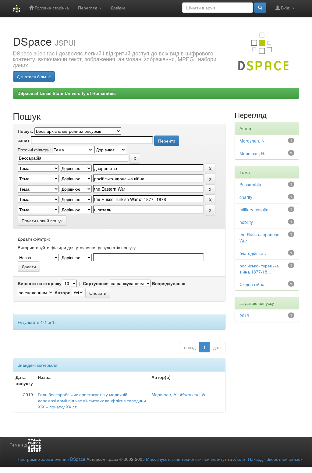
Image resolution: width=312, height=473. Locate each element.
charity (245, 197)
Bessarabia (250, 185)
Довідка (118, 8)
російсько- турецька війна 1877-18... (259, 269)
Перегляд (88, 8)
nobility (246, 222)
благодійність (252, 253)
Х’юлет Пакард (248, 459)
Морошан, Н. (164, 394)
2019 (244, 315)
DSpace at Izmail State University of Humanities (66, 93)
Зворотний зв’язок (284, 459)
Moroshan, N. (193, 394)
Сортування (95, 283)
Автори (63, 292)
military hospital (254, 209)
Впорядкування (168, 283)
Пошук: (25, 131)
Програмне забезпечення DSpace (51, 459)
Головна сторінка (51, 8)
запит (24, 140)
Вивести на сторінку (40, 283)
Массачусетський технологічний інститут (186, 459)
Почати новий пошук (42, 220)
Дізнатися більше (34, 76)
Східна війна (251, 284)
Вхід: (286, 8)
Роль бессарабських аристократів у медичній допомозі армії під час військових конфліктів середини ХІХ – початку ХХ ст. (92, 400)
